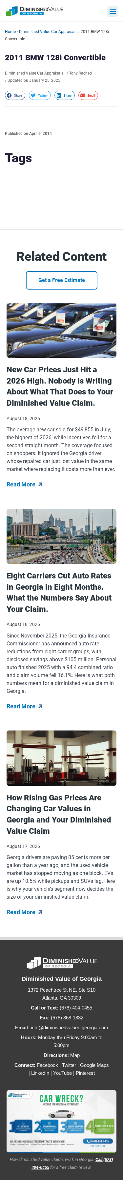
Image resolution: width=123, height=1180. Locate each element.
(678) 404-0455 (76, 1007)
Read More (22, 484)
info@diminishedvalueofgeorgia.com (69, 1027)
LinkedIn (40, 1073)
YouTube (62, 1073)
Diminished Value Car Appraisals (48, 31)
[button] (112, 11)
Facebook (47, 1065)
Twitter (69, 1065)
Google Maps (94, 1065)
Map (75, 1055)
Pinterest (85, 1073)
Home (10, 31)
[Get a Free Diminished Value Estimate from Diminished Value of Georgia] (61, 1121)
